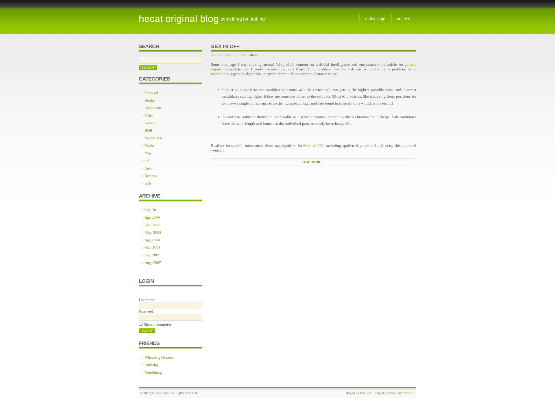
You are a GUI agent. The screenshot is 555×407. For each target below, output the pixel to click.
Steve (254, 54)
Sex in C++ (225, 46)
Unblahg (151, 365)
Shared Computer (157, 324)
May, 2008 (153, 232)
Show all (151, 93)
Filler (149, 115)
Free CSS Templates (373, 393)
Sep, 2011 (152, 210)
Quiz (148, 168)
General (151, 123)
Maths (149, 145)
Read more (311, 162)
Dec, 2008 (152, 225)
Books (150, 100)
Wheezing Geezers (159, 357)
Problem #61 (313, 145)
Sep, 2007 (152, 255)
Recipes (151, 176)
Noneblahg (153, 372)
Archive (403, 18)
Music (149, 153)
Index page (375, 18)
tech (148, 183)
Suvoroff (409, 393)
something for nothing (243, 19)
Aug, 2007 (153, 262)
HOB (148, 130)
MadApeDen (154, 138)
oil (147, 160)
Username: (147, 300)
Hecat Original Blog (179, 18)
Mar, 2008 (152, 247)
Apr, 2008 (152, 240)
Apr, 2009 (152, 217)
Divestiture (153, 108)
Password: (146, 311)
